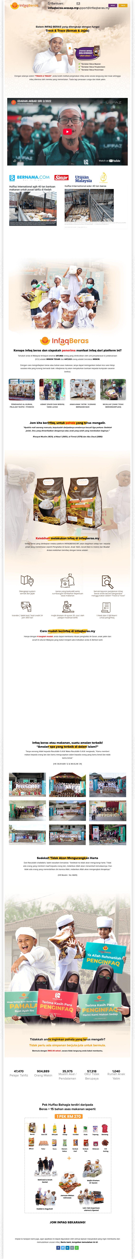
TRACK (123, 5)
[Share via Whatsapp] (77, 1248)
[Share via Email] (72, 1248)
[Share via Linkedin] (67, 1248)
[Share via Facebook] (58, 1248)
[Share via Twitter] (63, 1248)
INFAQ (113, 5)
